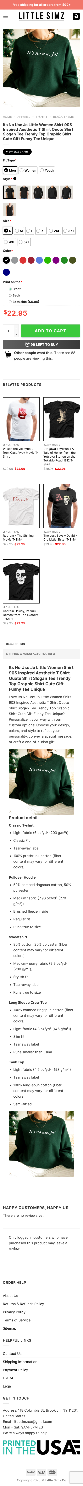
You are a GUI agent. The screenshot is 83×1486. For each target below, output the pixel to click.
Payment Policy (15, 1370)
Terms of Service (16, 1320)
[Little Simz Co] (41, 16)
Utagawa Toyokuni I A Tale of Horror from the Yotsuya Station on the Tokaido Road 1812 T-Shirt (59, 456)
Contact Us (12, 1354)
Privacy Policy (14, 1312)
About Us (10, 1296)
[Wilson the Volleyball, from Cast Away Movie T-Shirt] (21, 419)
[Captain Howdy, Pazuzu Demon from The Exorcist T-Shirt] (21, 581)
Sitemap (9, 1328)
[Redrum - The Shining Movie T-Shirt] (21, 506)
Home (7, 117)
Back (16, 295)
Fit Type (10, 160)
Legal (7, 1386)
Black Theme (63, 117)
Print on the (12, 282)
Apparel (23, 117)
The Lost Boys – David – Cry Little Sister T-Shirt (60, 537)
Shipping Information (20, 1362)
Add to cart (50, 330)
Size (7, 221)
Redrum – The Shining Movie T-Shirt (18, 537)
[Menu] (5, 16)
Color (8, 251)
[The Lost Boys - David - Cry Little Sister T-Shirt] (62, 506)
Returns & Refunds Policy (23, 1304)
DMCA (8, 1378)
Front (17, 289)
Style (9, 179)
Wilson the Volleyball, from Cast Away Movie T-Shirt (20, 452)
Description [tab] (15, 643)
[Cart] (76, 16)
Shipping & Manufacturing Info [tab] (30, 653)
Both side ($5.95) (26, 302)
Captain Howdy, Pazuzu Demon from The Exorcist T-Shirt (20, 615)
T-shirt (41, 117)
